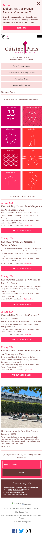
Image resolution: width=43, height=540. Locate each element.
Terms (29, 508)
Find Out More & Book (21, 231)
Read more (6, 446)
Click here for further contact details (15, 495)
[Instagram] (28, 531)
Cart (3, 38)
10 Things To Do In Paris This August (19, 430)
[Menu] (39, 36)
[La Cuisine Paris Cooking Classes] (21, 48)
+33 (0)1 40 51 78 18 (21, 57)
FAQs (6, 508)
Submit (21, 472)
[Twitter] (21, 531)
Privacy (36, 508)
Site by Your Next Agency (21, 522)
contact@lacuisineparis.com (21, 60)
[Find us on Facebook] (14, 531)
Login (7, 38)
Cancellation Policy (17, 508)
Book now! (21, 28)
